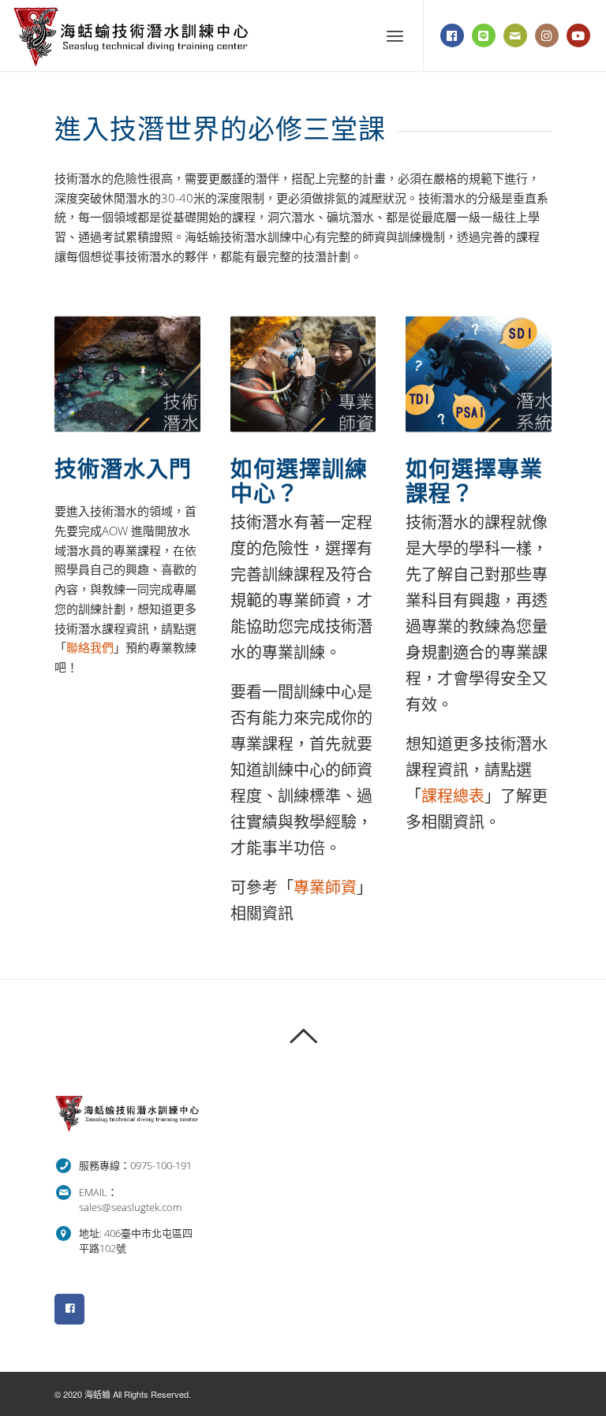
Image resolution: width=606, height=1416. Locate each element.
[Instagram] (547, 35)
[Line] (484, 35)
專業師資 (325, 887)
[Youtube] (578, 35)
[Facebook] (452, 35)
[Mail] (515, 35)
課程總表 (452, 796)
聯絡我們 (90, 647)
